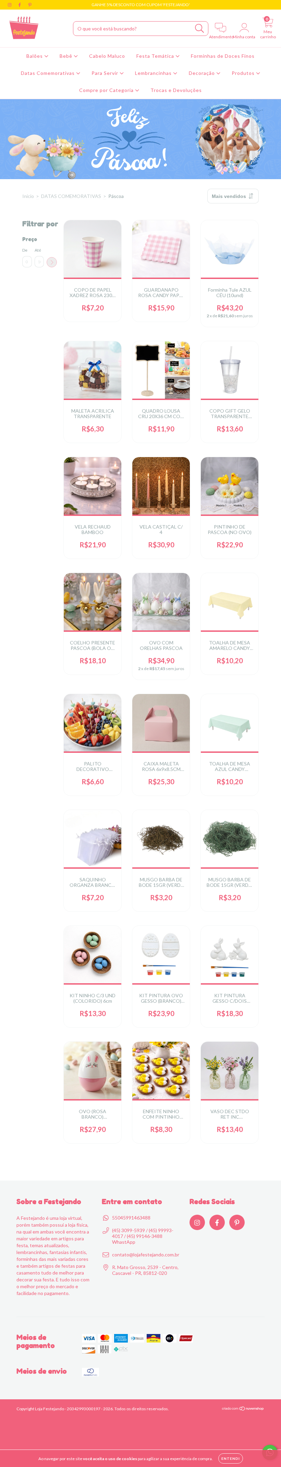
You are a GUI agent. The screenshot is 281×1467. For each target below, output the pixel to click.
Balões (35, 56)
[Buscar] (200, 29)
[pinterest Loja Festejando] (29, 5)
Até (38, 250)
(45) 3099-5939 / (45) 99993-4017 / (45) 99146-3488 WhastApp (142, 1236)
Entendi (230, 1458)
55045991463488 (131, 1218)
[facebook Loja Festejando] (20, 5)
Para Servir (105, 73)
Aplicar (52, 262)
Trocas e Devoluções (176, 90)
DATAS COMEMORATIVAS (71, 196)
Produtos (244, 73)
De (24, 250)
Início (28, 196)
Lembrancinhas (154, 73)
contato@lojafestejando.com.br (145, 1254)
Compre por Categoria (107, 90)
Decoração (202, 73)
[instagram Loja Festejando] (10, 5)
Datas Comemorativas (48, 73)
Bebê (67, 56)
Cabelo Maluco (107, 56)
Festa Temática (155, 56)
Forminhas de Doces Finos (223, 56)
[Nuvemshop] (243, 1409)
